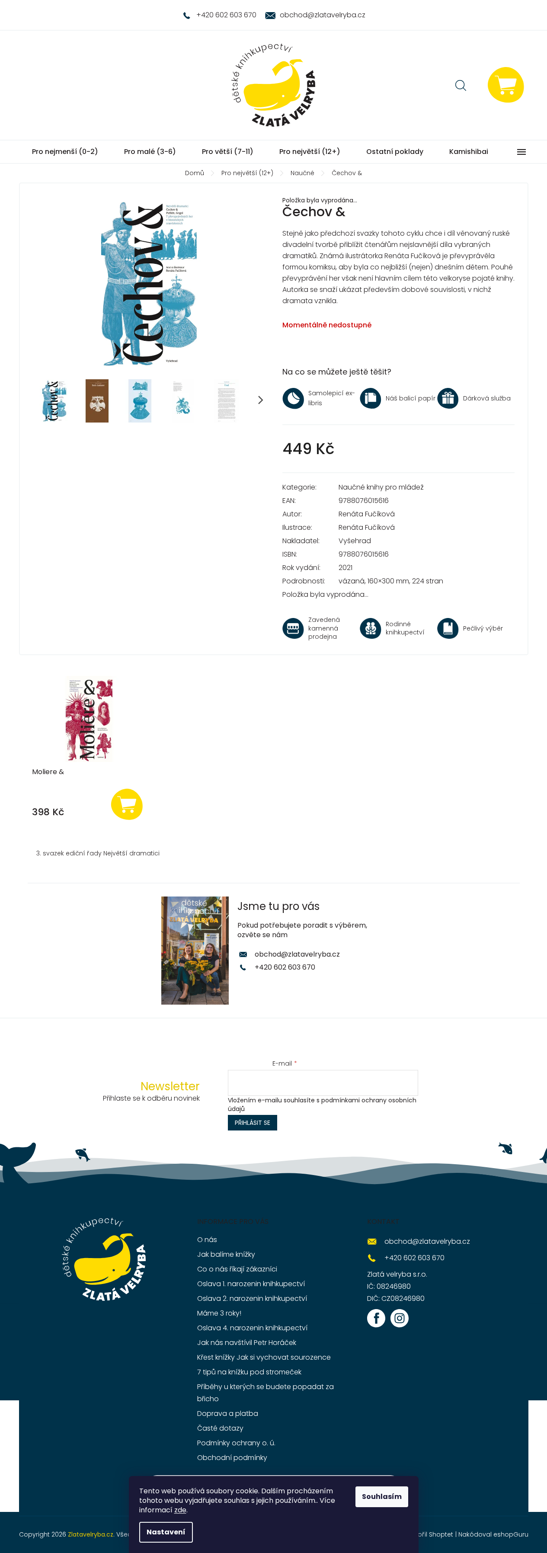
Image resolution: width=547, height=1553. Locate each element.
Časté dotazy (220, 1428)
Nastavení (166, 1532)
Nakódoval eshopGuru (493, 1534)
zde (180, 1510)
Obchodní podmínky (232, 1458)
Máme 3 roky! (219, 1313)
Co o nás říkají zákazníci (237, 1269)
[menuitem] (65, 152)
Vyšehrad (355, 541)
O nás (207, 1240)
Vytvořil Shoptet (429, 1534)
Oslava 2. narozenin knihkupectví (252, 1298)
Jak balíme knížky (226, 1254)
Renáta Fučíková (367, 514)
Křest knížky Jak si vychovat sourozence (264, 1357)
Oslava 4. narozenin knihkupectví (252, 1328)
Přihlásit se (252, 1122)
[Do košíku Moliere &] (126, 803)
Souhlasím (382, 1497)
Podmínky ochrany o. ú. (236, 1443)
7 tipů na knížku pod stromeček (249, 1372)
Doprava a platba (227, 1414)
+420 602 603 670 (285, 967)
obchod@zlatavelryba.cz (297, 954)
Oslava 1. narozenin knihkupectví (251, 1284)
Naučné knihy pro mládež (381, 487)
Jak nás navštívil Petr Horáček (246, 1343)
